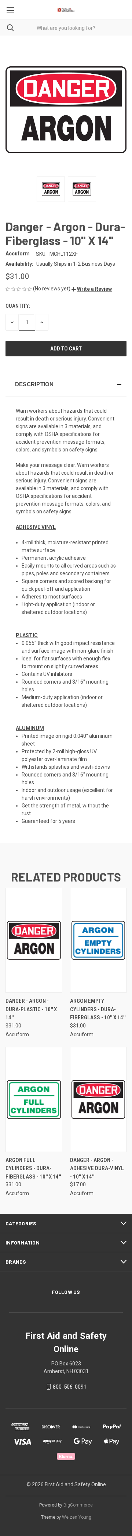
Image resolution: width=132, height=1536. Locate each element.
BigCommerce (78, 1505)
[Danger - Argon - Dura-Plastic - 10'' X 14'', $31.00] (34, 940)
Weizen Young (76, 1517)
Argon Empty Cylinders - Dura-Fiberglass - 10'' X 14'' (97, 1009)
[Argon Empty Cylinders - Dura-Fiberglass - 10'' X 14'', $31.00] (98, 940)
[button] (92, 289)
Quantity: (18, 306)
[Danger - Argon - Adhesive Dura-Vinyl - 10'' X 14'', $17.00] (98, 1099)
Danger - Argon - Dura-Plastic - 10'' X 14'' (31, 1009)
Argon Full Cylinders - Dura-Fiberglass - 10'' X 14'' (33, 1168)
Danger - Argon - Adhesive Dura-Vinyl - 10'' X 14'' (97, 1168)
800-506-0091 (70, 1386)
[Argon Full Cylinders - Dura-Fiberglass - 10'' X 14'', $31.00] (34, 1099)
